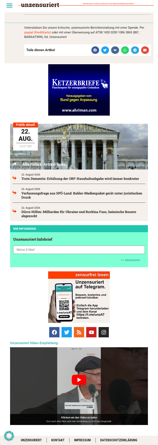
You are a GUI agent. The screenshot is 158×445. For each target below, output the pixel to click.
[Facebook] (54, 332)
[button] (9, 5)
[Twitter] (67, 332)
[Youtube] (91, 332)
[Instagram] (104, 332)
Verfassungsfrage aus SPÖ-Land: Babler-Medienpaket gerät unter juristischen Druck (81, 195)
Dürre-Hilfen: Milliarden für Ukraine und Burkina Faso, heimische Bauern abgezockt (78, 214)
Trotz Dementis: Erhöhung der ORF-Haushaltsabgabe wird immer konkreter (80, 178)
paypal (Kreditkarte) (37, 32)
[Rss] (79, 332)
